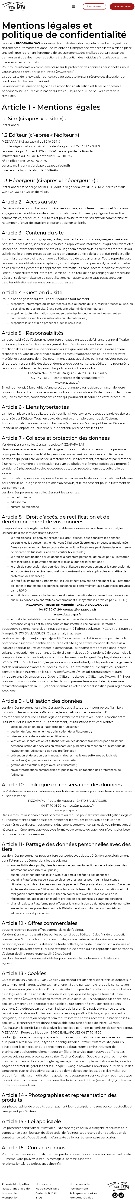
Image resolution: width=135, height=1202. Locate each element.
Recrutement (78, 1188)
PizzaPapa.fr (10, 125)
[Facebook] (115, 1195)
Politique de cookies (83, 1193)
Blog (39, 1197)
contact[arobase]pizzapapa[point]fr (79, 378)
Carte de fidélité (47, 1193)
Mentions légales (81, 1197)
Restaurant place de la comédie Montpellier (16, 1193)
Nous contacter (80, 1184)
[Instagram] (121, 1195)
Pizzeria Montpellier (15, 1184)
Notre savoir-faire (47, 1188)
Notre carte (44, 1184)
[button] (73, 7)
